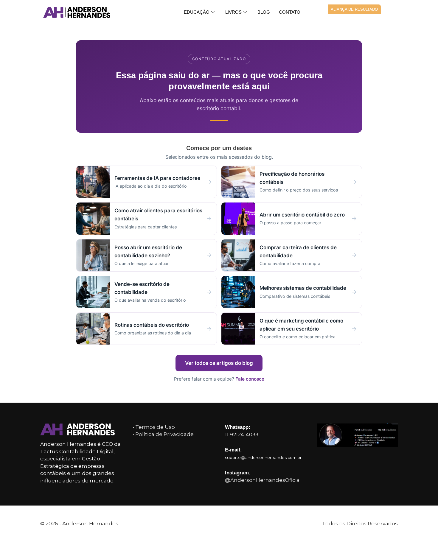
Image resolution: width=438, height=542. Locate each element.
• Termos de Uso (154, 427)
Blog (263, 12)
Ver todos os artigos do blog (219, 363)
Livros (233, 12)
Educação (196, 12)
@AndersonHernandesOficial (263, 480)
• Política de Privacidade (163, 434)
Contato (289, 12)
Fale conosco (249, 379)
